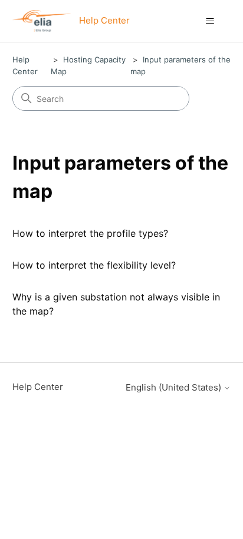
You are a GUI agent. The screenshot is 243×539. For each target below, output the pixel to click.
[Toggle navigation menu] (210, 21)
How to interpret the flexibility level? (94, 265)
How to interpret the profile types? (90, 233)
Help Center (37, 386)
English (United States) (175, 387)
